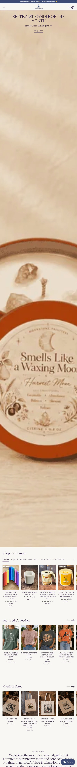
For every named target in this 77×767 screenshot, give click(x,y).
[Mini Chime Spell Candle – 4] (11, 577)
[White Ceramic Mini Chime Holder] (29, 577)
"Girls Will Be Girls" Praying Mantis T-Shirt (11, 655)
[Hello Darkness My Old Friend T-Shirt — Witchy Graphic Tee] (66, 637)
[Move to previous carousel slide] (68, 560)
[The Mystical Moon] (38, 6)
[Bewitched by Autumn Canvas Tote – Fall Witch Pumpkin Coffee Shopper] (29, 703)
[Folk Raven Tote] (11, 703)
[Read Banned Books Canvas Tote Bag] (66, 703)
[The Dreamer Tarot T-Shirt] (29, 637)
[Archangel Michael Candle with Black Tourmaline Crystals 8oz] (47, 577)
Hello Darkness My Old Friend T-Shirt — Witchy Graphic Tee (66, 655)
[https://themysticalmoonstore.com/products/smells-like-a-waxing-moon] (38, 278)
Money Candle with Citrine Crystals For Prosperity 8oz (66, 594)
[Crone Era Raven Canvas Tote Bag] (47, 703)
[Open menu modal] (4, 7)
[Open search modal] (69, 7)
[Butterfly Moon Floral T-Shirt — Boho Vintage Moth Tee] (47, 637)
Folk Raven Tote (11, 719)
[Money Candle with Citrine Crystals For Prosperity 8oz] (66, 577)
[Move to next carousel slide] (72, 560)
